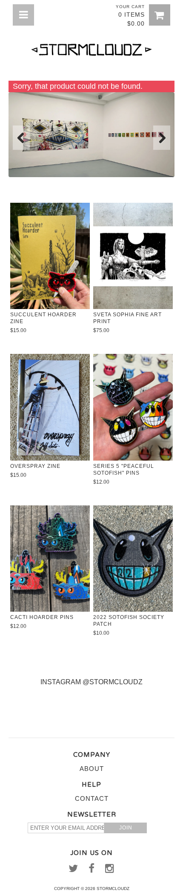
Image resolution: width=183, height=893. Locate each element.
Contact (92, 798)
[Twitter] (73, 870)
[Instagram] (109, 870)
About (92, 768)
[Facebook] (92, 870)
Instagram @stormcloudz (91, 682)
